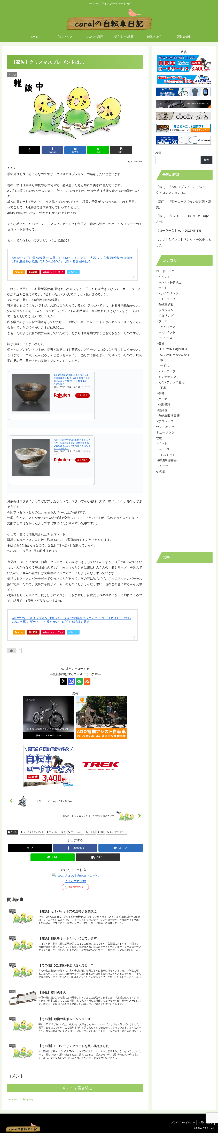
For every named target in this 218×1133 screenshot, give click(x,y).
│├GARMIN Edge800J (171, 349)
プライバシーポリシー (183, 1122)
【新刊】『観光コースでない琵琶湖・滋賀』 (183, 204)
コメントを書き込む (75, 1088)
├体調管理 (163, 404)
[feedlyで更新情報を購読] (79, 681)
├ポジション (165, 310)
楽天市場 (33, 272)
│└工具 (161, 388)
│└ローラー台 (165, 299)
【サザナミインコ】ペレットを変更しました (183, 242)
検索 (158, 153)
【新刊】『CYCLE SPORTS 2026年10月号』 (183, 218)
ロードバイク (165, 271)
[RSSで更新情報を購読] (87, 681)
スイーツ (162, 466)
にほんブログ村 (75, 881)
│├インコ (162, 449)
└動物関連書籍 (166, 460)
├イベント (163, 277)
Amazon (19, 272)
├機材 (160, 343)
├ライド (161, 288)
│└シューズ (164, 338)
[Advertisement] (184, 590)
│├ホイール (164, 360)
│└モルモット (165, 455)
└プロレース (165, 421)
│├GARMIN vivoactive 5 (172, 354)
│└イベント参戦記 (169, 282)
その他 (14, 832)
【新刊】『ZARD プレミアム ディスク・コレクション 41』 (181, 189)
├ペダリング (165, 315)
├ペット (161, 443)
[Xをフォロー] (63, 681)
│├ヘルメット (165, 332)
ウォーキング (165, 427)
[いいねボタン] (11, 650)
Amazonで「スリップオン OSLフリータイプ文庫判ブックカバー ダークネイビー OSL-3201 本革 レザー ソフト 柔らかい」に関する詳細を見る (71, 620)
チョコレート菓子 (57, 832)
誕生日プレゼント (118, 832)
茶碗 (102, 832)
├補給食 (161, 410)
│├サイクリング (167, 293)
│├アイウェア (165, 327)
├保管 (160, 393)
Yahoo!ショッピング (53, 272)
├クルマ (161, 399)
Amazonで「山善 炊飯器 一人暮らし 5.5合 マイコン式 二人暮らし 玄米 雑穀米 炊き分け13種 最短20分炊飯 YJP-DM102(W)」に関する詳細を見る (72, 259)
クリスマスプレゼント (33, 832)
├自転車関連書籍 (168, 415)
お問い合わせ (205, 1122)
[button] (121, 150)
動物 (159, 438)
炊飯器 (92, 832)
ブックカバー (77, 832)
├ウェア (161, 321)
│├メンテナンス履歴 (170, 382)
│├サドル (162, 365)
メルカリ (73, 272)
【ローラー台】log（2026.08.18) (178, 230)
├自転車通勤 (165, 304)
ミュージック (165, 432)
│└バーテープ (165, 371)
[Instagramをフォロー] (71, 681)
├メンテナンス (166, 377)
